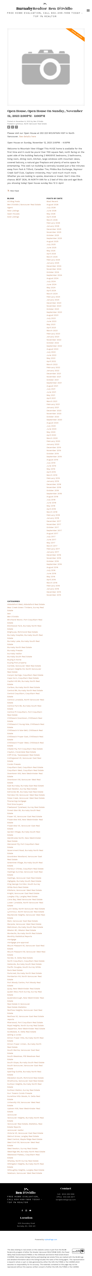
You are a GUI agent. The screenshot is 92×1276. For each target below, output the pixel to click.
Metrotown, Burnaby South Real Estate (25, 927)
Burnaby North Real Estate (19, 647)
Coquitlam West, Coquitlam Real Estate (25, 770)
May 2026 (51, 214)
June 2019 (51, 466)
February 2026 (53, 223)
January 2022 (53, 370)
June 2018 (51, 503)
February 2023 (53, 334)
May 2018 (51, 506)
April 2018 (51, 509)
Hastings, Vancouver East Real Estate (24, 878)
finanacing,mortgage (16, 801)
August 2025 (52, 241)
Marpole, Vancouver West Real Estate (24, 924)
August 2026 (52, 204)
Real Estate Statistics (16, 1007)
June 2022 (51, 355)
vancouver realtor (15, 1130)
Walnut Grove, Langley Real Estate (23, 1136)
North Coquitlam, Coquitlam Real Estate (25, 961)
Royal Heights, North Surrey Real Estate (25, 1025)
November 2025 (54, 232)
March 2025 (52, 257)
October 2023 (53, 309)
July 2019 (51, 463)
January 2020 (53, 444)
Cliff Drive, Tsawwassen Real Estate (23, 755)
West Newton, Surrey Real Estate (22, 1148)
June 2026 (51, 211)
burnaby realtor (14, 653)
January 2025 (53, 263)
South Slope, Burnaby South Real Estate (25, 1062)
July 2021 (51, 389)
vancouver (12, 1115)
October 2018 (53, 490)
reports (10, 1019)
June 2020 (51, 429)
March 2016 (52, 583)
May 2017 (51, 543)
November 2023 (54, 306)
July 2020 (51, 426)
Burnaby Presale (15, 650)
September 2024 (54, 275)
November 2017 (54, 524)
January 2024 (53, 300)
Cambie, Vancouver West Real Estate (24, 666)
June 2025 (51, 247)
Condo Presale (14, 764)
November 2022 (54, 340)
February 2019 (53, 478)
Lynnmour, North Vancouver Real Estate (31, 124)
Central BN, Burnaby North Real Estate (25, 690)
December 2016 (54, 555)
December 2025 (54, 229)
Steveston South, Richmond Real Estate (25, 1078)
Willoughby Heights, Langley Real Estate (25, 1170)
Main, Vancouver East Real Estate (22, 921)
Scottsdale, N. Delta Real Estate (21, 1032)
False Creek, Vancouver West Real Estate (26, 798)
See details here (27, 136)
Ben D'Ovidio (13, 616)
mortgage (11, 939)
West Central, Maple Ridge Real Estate (24, 1139)
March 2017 (52, 546)
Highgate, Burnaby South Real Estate (24, 881)
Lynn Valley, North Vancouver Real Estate (26, 909)
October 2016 (53, 561)
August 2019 (52, 460)
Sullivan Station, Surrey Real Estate (23, 1090)
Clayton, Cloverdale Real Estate (21, 752)
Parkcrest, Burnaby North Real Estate (24, 973)
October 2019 (53, 453)
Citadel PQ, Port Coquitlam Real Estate (25, 749)
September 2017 (54, 530)
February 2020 (53, 441)
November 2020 (54, 413)
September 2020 (54, 420)
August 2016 (52, 567)
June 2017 (51, 539)
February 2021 (53, 404)
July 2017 (51, 536)
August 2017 (52, 533)
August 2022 (52, 349)
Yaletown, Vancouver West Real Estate (24, 1173)
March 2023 (52, 330)
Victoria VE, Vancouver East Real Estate (25, 1133)
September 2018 (54, 493)
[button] (22, 1210)
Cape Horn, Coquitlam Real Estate (23, 678)
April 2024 (51, 290)
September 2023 (54, 312)
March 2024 (52, 294)
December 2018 (54, 484)
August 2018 (52, 496)
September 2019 (54, 456)
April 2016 (51, 579)
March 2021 (52, 401)
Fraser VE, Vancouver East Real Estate (24, 816)
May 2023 (51, 324)
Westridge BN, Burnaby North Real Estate (26, 1151)
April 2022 (51, 361)
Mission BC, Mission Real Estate (21, 930)
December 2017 (54, 521)
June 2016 (51, 573)
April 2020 (51, 435)
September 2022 (54, 346)
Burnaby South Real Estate (19, 656)
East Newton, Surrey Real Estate (22, 789)
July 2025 (51, 244)
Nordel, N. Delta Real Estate (20, 958)
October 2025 (53, 235)
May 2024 (51, 287)
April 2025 (51, 254)
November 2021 (54, 377)
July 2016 (51, 570)
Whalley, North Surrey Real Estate (22, 1161)
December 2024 (54, 266)
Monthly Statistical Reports (19, 936)
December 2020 (54, 410)
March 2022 (52, 364)
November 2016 (54, 558)
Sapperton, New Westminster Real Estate (26, 1028)
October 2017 (53, 527)
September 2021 (54, 383)
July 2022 (51, 352)
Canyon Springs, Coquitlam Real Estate (25, 675)
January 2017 (53, 552)
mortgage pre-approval (18, 942)
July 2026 (51, 207)
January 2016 (53, 589)
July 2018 (51, 500)
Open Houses (13, 214)
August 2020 (52, 423)
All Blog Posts (13, 201)
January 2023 (53, 337)
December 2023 (54, 303)
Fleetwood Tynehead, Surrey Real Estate (26, 807)
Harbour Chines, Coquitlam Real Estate (25, 869)
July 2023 (51, 318)
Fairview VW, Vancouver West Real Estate (26, 795)
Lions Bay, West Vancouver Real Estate (24, 899)
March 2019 (52, 475)
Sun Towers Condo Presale (19, 1093)
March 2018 (52, 512)
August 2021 (52, 386)
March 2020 (52, 438)
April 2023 (51, 327)
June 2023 (51, 321)
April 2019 (51, 472)
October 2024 (53, 272)
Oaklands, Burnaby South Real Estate (24, 964)
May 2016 (51, 576)
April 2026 (51, 217)
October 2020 (53, 417)
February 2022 (53, 367)
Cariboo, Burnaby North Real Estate (23, 687)
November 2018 (54, 487)
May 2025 (51, 251)
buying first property (16, 663)
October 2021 (53, 380)
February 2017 (53, 549)
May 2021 (51, 395)
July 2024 (51, 281)
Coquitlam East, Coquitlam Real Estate (25, 767)
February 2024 (53, 297)
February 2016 (53, 586)
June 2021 (51, 392)
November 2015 (54, 595)
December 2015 (54, 592)
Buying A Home (14, 660)
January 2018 (53, 518)
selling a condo (14, 1035)
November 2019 (54, 450)
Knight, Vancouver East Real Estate (23, 893)
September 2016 (54, 564)
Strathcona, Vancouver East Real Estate (25, 1081)
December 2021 (54, 373)
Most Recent (52, 201)
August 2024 (52, 278)
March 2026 (52, 220)
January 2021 (53, 407)
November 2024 (54, 269)
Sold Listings (13, 217)
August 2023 (52, 315)
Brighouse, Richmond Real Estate (22, 632)
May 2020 (51, 432)
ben (9, 613)
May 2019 (51, 469)
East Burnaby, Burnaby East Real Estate (25, 786)
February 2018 (53, 515)
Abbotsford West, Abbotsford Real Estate (26, 604)
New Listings (13, 211)
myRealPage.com (50, 1239)
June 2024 (51, 284)
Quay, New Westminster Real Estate (23, 988)
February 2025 (53, 260)
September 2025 (54, 238)
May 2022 (51, 358)
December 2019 (54, 447)
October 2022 (53, 343)
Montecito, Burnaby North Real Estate (24, 933)
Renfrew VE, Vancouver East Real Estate (25, 1016)
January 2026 (53, 226)
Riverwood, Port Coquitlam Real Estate (25, 1022)
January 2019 (53, 481)
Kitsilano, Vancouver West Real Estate (24, 890)
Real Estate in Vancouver (18, 1004)
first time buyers (15, 804)
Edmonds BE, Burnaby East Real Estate (25, 792)
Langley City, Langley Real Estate (22, 896)
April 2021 (51, 398)
